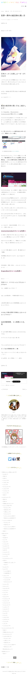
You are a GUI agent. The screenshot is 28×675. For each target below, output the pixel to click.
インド (4, 556)
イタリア (5, 488)
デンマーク (5, 600)
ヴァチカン (5, 490)
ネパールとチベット (7, 558)
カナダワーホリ (5, 497)
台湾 (4, 550)
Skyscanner (14, 112)
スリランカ (12, 385)
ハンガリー (5, 606)
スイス (4, 615)
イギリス (5, 575)
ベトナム (5, 543)
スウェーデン (5, 602)
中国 (4, 560)
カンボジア (5, 545)
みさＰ (8, 19)
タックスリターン (6, 634)
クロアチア (5, 619)
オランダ (5, 596)
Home (2, 11)
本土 (5, 564)
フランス (5, 480)
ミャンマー (5, 552)
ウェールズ (6, 579)
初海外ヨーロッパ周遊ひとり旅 (8, 472)
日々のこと (6, 507)
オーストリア (5, 486)
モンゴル (5, 566)
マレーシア (5, 547)
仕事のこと (6, 511)
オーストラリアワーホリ (7, 627)
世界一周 (7, 11)
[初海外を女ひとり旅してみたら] (14, 2)
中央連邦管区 (6, 573)
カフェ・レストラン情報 (9, 515)
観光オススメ (6, 646)
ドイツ (4, 484)
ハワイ (4, 623)
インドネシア (5, 625)
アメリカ (5, 621)
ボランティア (6, 513)
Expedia (6, 112)
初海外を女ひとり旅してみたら (15, 671)
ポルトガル (5, 588)
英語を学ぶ (6, 509)
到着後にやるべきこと (7, 503)
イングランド (6, 577)
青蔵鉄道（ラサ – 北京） (9, 562)
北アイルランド (7, 581)
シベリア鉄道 (6, 571)
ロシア (4, 568)
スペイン (5, 492)
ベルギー (5, 482)
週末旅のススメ (5, 651)
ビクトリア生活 (6, 505)
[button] (22, 6)
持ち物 (4, 537)
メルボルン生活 (6, 636)
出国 (4, 478)
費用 (4, 499)
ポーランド (5, 611)
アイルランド (5, 598)
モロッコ (5, 586)
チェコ (4, 613)
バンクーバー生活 (6, 520)
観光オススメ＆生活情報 (9, 517)
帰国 (4, 494)
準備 (4, 476)
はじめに (5, 474)
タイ (4, 539)
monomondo (5, 114)
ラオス (4, 541)
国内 (4, 653)
